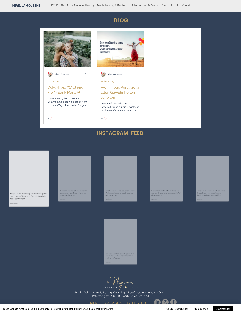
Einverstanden (222, 308)
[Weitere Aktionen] (87, 74)
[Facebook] (173, 302)
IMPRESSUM (99, 303)
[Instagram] (165, 302)
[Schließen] (237, 308)
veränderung (107, 81)
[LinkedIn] (157, 302)
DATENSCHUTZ (138, 303)
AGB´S (117, 303)
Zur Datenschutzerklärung (99, 308)
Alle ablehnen (201, 308)
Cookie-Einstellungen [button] (177, 308)
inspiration (53, 81)
